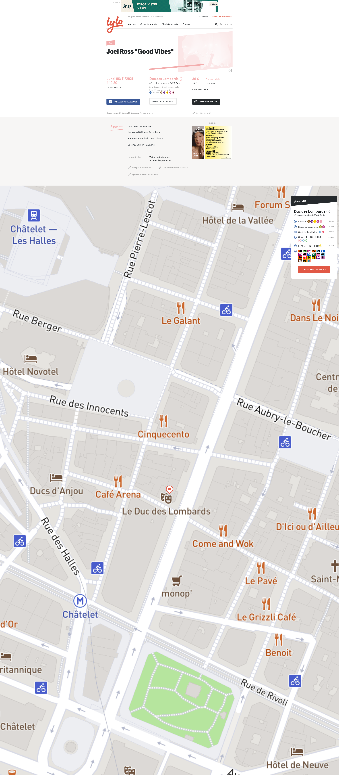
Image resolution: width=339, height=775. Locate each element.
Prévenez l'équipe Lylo (128, 113)
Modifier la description (141, 167)
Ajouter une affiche (217, 70)
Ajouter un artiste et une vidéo (145, 174)
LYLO (115, 24)
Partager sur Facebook (125, 102)
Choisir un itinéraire (314, 269)
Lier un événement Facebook (175, 167)
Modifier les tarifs (203, 113)
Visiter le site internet (159, 157)
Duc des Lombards (164, 79)
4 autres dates (112, 87)
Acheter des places (158, 160)
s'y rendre (163, 101)
